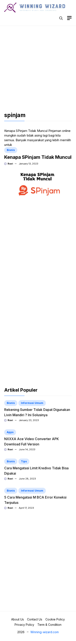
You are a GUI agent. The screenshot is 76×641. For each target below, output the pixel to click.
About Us (17, 619)
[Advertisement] (38, 69)
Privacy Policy (24, 624)
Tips (24, 461)
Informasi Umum (32, 403)
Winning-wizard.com (44, 632)
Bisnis (11, 150)
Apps (10, 432)
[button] (61, 18)
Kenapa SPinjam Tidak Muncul (38, 157)
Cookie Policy (55, 619)
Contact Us (34, 619)
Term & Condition (49, 624)
